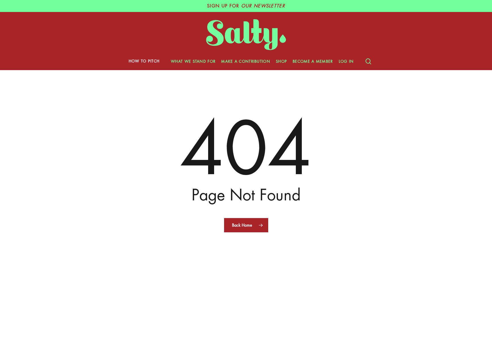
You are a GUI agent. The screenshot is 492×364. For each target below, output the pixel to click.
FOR (246, 6)
